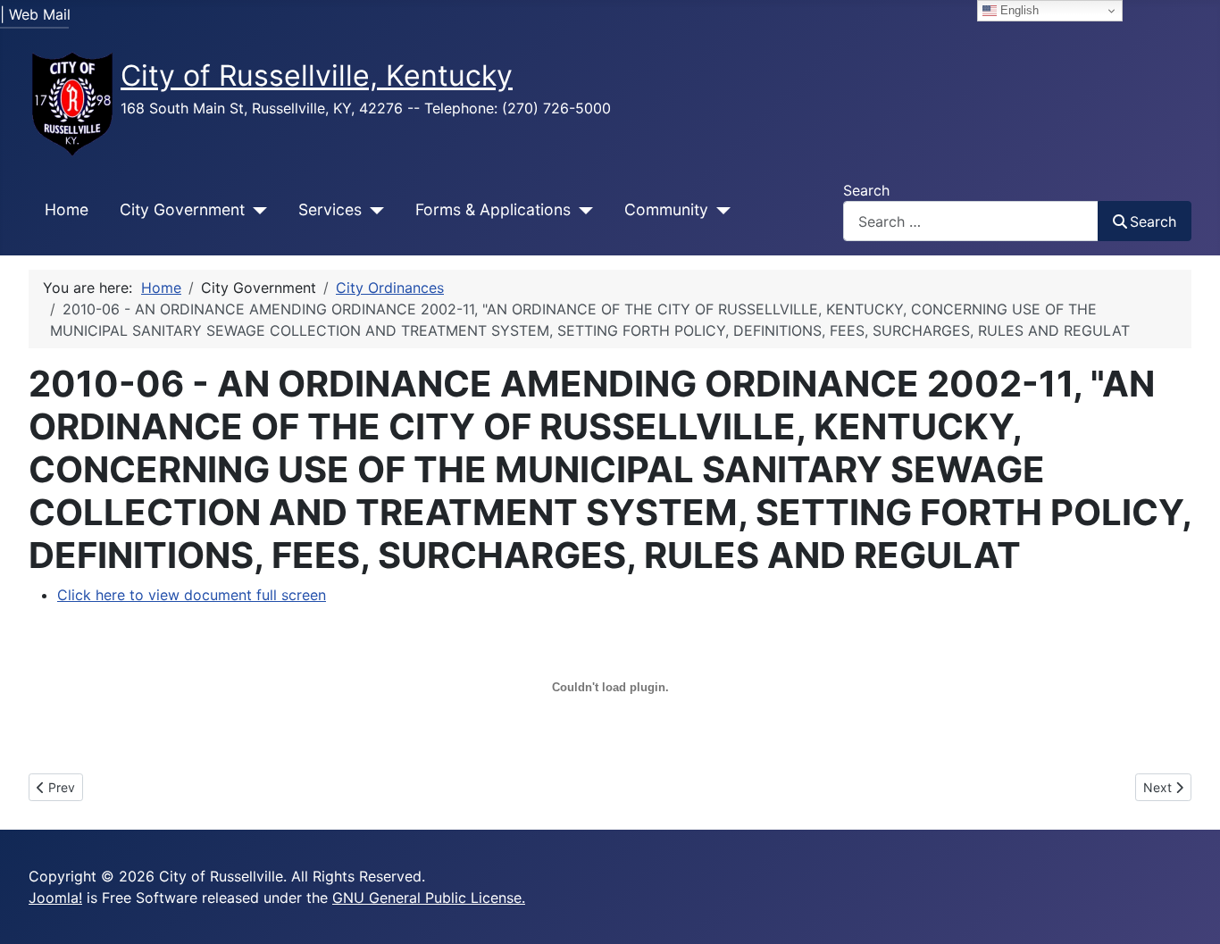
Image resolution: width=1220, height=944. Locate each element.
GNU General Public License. (428, 897)
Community (666, 209)
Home (66, 209)
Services (330, 209)
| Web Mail (35, 14)
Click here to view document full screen (191, 595)
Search (866, 190)
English (1018, 10)
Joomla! (55, 897)
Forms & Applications (493, 209)
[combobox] (971, 221)
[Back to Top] (1189, 911)
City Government (182, 209)
